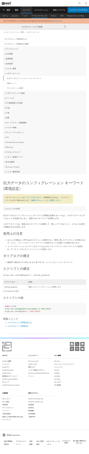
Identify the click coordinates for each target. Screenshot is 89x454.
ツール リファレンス (39, 16)
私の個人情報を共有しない (79, 442)
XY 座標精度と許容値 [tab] (14, 103)
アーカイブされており (32, 197)
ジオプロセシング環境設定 (17, 326)
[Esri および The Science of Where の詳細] (6, 347)
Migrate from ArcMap (75, 16)
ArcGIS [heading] (4, 355)
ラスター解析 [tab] (11, 69)
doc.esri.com (56, 21)
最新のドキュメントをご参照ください (46, 200)
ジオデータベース (32, 32)
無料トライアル (59, 10)
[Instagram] (77, 349)
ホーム (5, 16)
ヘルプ (25, 16)
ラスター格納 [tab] (11, 127)
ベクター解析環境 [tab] (13, 172)
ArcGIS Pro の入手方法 (78, 10)
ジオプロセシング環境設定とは (15, 39)
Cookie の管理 (66, 442)
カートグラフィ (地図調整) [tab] (16, 123)
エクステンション (41, 10)
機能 (16, 10)
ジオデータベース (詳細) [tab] (15, 93)
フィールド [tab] (10, 98)
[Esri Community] (72, 349)
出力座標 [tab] (9, 54)
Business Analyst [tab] (12, 167)
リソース (26, 10)
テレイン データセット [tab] (15, 132)
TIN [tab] (7, 137)
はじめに (15, 16)
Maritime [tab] (9, 147)
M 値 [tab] (8, 108)
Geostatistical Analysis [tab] (15, 142)
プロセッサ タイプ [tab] (13, 152)
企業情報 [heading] (5, 393)
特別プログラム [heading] (33, 393)
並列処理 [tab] (9, 64)
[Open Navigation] (86, 3)
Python (54, 16)
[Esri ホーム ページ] (6, 3)
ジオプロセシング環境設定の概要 (16, 44)
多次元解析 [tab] (10, 162)
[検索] (79, 3)
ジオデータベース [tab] (13, 73)
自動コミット (12, 83)
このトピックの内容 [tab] (12, 209)
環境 (22, 32)
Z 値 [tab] (7, 113)
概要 (8, 10)
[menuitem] (15, 361)
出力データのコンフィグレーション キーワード (24, 78)
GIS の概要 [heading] (57, 355)
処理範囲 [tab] (9, 59)
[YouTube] (82, 349)
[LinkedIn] (82, 344)
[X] (77, 344)
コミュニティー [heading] (33, 355)
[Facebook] (72, 344)
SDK (62, 16)
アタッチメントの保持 (15, 88)
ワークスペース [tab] (12, 49)
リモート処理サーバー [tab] (14, 157)
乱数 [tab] (7, 118)
